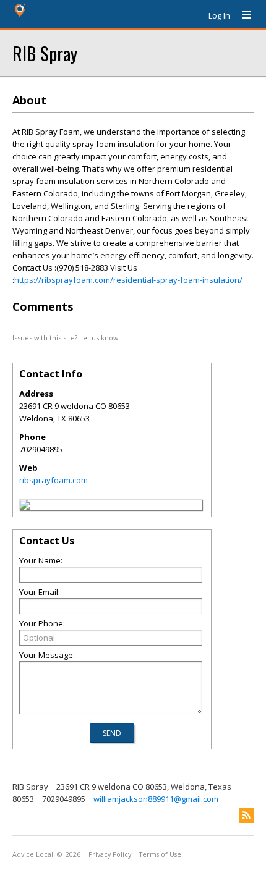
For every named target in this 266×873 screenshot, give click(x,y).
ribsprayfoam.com (53, 480)
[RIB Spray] (25, 506)
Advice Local (32, 854)
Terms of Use (160, 854)
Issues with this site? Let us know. (66, 337)
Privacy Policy (109, 854)
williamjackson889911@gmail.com (155, 798)
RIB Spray (44, 53)
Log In (219, 15)
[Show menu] (242, 15)
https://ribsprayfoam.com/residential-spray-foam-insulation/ (128, 279)
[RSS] (246, 815)
